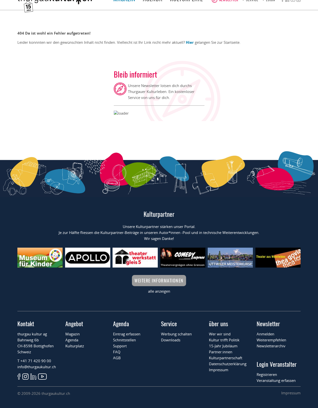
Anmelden (265, 333)
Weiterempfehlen (271, 339)
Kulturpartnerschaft (225, 357)
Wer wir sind (220, 333)
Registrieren (267, 374)
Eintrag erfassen (126, 333)
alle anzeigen (159, 291)
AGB (117, 357)
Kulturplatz (74, 345)
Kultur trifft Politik (224, 339)
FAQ (116, 351)
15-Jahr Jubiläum (223, 345)
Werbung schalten (176, 333)
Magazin (72, 333)
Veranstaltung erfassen (276, 380)
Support (120, 345)
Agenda (71, 339)
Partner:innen (220, 351)
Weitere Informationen (159, 280)
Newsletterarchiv (271, 345)
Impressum (218, 369)
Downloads (170, 339)
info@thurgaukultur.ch (36, 366)
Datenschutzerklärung (227, 363)
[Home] (54, 2)
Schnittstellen (124, 339)
